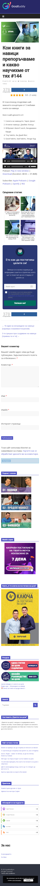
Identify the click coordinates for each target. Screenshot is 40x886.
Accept (28, 880)
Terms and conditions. (8, 873)
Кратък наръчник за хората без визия (14, 772)
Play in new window (20, 170)
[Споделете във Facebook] (24, 90)
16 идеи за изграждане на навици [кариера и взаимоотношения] (18, 327)
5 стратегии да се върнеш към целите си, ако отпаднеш (19, 751)
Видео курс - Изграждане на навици (13, 686)
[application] (20, 153)
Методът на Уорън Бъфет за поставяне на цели (17, 759)
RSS (23, 183)
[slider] (18, 161)
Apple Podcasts (20, 180)
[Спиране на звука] (32, 161)
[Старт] (5, 161)
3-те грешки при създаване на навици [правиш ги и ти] (19, 334)
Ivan (15, 81)
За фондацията (6, 854)
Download (7, 174)
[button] (20, 153)
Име (4, 396)
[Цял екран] (35, 161)
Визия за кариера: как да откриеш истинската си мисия (19, 748)
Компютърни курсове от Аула (11, 788)
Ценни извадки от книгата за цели (12, 684)
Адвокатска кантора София (10, 791)
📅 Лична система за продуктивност (13, 688)
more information (16, 880)
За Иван (4, 857)
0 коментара (23, 81)
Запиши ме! (20, 303)
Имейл (5, 410)
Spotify (16, 183)
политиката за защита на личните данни (21, 296)
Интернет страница (10, 423)
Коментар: (7, 364)
